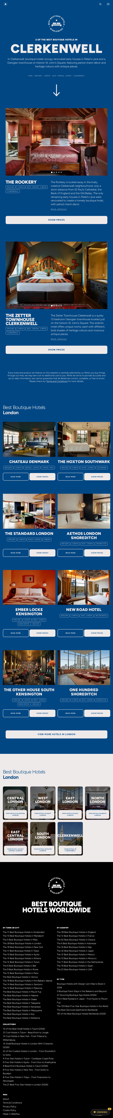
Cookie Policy (9, 1110)
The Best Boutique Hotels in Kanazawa (22, 1006)
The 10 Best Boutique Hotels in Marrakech (23, 936)
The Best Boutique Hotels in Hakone (20, 995)
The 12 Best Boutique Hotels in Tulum (21, 962)
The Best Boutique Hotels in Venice (20, 977)
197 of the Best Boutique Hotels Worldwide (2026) (81, 1013)
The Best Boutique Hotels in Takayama (21, 1003)
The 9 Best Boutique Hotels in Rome (20, 969)
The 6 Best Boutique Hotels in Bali (19, 965)
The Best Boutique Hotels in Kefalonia (21, 1018)
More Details (59, 209)
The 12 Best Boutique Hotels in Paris (20, 973)
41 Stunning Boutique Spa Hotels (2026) (76, 995)
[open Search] (100, 4)
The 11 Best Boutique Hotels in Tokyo (21, 950)
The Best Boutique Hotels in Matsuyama (22, 1010)
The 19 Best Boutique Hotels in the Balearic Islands (27, 980)
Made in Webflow (11, 1114)
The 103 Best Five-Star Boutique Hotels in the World (82, 1006)
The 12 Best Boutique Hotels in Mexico (76, 954)
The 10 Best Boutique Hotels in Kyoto (21, 954)
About (6, 1099)
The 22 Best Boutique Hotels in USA (74, 969)
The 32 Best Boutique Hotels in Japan (75, 950)
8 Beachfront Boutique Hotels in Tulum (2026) (25, 1066)
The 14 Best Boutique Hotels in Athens (22, 958)
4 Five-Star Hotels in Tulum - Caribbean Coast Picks (28, 1058)
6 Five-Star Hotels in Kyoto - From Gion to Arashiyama (29, 1062)
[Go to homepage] (5, 4)
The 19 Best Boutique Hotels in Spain (75, 965)
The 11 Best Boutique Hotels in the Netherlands (80, 962)
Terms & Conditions (12, 1102)
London (21, 187)
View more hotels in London (56, 734)
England (10, 187)
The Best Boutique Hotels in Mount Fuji (22, 991)
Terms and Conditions (57, 381)
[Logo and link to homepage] (56, 25)
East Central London (36, 187)
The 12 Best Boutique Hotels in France (75, 936)
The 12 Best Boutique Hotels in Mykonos (22, 988)
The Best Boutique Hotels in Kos (18, 1014)
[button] (11, 142)
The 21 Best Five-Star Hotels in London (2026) (25, 1084)
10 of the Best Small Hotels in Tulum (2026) (24, 1029)
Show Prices (42, 477)
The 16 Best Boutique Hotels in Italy (74, 947)
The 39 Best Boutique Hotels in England (76, 932)
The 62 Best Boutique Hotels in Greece (76, 939)
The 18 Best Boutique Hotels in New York (23, 947)
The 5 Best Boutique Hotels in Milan (20, 939)
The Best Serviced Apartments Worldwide (77, 1010)
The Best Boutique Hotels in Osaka (20, 999)
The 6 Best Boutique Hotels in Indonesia (76, 943)
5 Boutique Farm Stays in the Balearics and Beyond (82, 991)
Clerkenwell (12, 191)
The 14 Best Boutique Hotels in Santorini (23, 984)
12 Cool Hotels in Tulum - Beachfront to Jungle (26, 1032)
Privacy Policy (9, 1106)
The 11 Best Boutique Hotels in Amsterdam (24, 932)
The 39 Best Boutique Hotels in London (22, 943)
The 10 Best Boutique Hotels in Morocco (76, 958)
